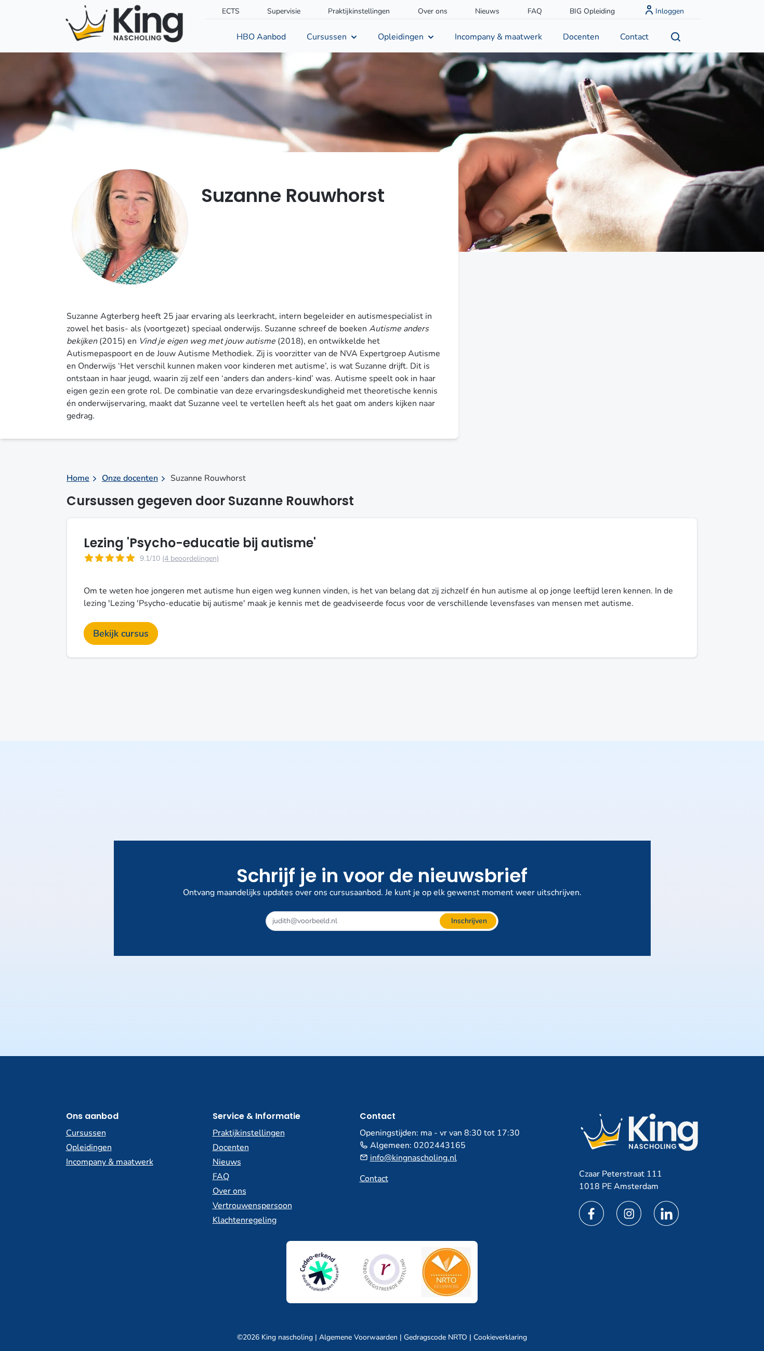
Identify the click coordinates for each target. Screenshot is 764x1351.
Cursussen (327, 37)
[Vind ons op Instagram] (628, 1213)
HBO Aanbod (261, 37)
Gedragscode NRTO (435, 1337)
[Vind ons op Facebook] (591, 1213)
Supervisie (283, 11)
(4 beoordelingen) (190, 558)
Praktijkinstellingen (359, 11)
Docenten (581, 37)
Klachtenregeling (244, 1220)
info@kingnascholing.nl (413, 1158)
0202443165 (440, 1145)
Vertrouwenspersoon (252, 1205)
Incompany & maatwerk (498, 37)
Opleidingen (401, 37)
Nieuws (487, 11)
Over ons (432, 11)
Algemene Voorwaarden (358, 1337)
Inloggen (669, 11)
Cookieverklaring (500, 1337)
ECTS (231, 11)
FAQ (535, 11)
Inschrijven (469, 921)
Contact (634, 37)
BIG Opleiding (592, 11)
